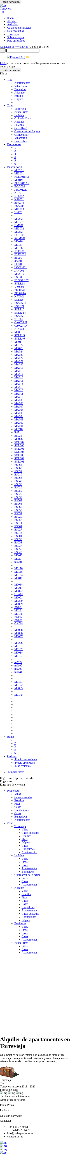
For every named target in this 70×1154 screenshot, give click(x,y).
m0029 (18, 662)
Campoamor (21, 134)
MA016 (18, 377)
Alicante (19, 121)
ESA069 (19, 315)
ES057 (18, 519)
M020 (17, 558)
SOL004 (19, 451)
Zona (10, 823)
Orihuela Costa (22, 118)
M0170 (18, 568)
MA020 (18, 364)
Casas (17, 806)
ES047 (18, 480)
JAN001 (19, 270)
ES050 (18, 490)
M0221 (18, 610)
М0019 (18, 241)
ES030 (18, 539)
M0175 (18, 613)
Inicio (10, 17)
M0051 (18, 597)
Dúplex (18, 99)
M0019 (18, 179)
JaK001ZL (20, 189)
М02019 (19, 273)
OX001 (18, 623)
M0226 (18, 642)
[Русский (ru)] (16, 57)
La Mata (19, 115)
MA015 (18, 380)
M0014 (18, 652)
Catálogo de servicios (19, 27)
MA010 (18, 396)
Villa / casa (20, 86)
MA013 (18, 387)
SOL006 (19, 445)
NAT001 (19, 296)
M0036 (18, 633)
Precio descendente (25, 759)
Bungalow (20, 89)
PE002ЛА (20, 293)
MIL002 (19, 228)
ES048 (18, 552)
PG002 (18, 616)
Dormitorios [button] (14, 144)
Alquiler (12, 21)
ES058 (18, 542)
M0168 (18, 571)
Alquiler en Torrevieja (12, 1099)
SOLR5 (18, 299)
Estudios (19, 800)
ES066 (18, 503)
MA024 (18, 351)
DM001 (18, 225)
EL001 (18, 264)
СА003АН (20, 322)
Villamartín (20, 137)
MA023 (18, 354)
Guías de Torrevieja (11, 1115)
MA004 (18, 416)
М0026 (18, 438)
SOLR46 (19, 338)
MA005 (18, 413)
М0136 (18, 247)
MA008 (18, 403)
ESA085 (19, 205)
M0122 (18, 684)
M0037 (18, 636)
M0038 (18, 629)
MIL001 (19, 173)
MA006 (18, 409)
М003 (17, 332)
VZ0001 (19, 286)
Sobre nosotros (15, 37)
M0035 (18, 688)
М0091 (18, 348)
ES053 (18, 510)
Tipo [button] (9, 79)
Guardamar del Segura (27, 131)
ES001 (18, 536)
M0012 (18, 555)
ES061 (18, 526)
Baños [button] (10, 736)
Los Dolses (20, 141)
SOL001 (19, 461)
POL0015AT (21, 176)
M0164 (18, 574)
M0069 (18, 604)
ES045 (18, 532)
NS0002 (19, 196)
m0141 (18, 671)
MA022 (18, 357)
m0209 (18, 668)
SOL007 (19, 442)
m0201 (18, 561)
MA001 (18, 425)
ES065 (18, 477)
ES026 (18, 487)
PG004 (18, 607)
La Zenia (19, 124)
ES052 (18, 513)
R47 (16, 432)
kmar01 (18, 594)
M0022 (18, 591)
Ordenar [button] (12, 756)
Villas (17, 793)
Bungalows (20, 816)
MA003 (18, 419)
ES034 (18, 277)
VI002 (18, 212)
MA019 (18, 370)
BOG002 (19, 186)
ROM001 (19, 238)
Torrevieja (13, 34)
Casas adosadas (23, 797)
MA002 (18, 422)
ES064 (18, 464)
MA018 (18, 367)
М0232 (18, 218)
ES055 (18, 548)
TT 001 (18, 319)
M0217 (18, 587)
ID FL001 (20, 251)
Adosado (19, 92)
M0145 (18, 694)
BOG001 (19, 234)
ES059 (18, 257)
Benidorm (20, 923)
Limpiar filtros (15, 771)
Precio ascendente (24, 762)
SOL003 (19, 455)
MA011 (18, 393)
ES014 (18, 523)
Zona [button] (10, 105)
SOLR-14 (20, 312)
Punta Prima (21, 111)
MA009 (18, 400)
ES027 (18, 529)
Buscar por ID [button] (15, 167)
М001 (17, 341)
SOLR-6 (19, 309)
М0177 (18, 222)
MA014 (18, 383)
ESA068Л (20, 302)
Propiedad (13, 790)
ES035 (18, 484)
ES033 (18, 497)
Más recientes (22, 765)
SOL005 (19, 448)
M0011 (18, 578)
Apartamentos (22, 82)
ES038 (18, 435)
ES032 (18, 471)
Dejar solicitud (15, 30)
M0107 (18, 655)
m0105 (18, 665)
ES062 (18, 500)
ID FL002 (20, 254)
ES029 (18, 516)
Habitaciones (21, 810)
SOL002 (19, 458)
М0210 (18, 429)
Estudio (18, 95)
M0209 (18, 600)
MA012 (18, 390)
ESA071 (19, 306)
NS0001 (19, 199)
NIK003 (19, 328)
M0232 (18, 231)
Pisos (17, 803)
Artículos (12, 24)
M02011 (19, 170)
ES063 (18, 468)
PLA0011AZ (21, 183)
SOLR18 (19, 283)
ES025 (18, 493)
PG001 (18, 620)
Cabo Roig (20, 128)
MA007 (18, 406)
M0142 (18, 649)
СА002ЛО (20, 325)
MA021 (18, 361)
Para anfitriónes (16, 40)
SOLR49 (19, 335)
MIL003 (19, 209)
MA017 (18, 374)
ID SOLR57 (21, 280)
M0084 (18, 584)
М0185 (18, 345)
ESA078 (19, 202)
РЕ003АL (20, 290)
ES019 (18, 474)
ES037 (18, 545)
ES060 (18, 506)
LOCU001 (20, 267)
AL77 (17, 192)
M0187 (18, 681)
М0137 (18, 244)
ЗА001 (18, 260)
